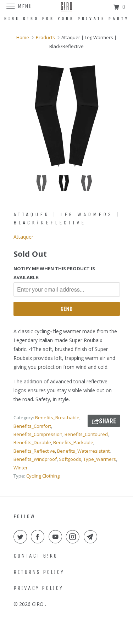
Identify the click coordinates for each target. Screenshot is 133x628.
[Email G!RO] (92, 536)
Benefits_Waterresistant (83, 451)
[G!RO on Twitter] (21, 536)
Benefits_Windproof (35, 459)
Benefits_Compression (37, 434)
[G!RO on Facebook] (39, 536)
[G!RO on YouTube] (57, 536)
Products (45, 37)
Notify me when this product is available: (54, 273)
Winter (20, 467)
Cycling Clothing (43, 476)
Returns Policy (38, 572)
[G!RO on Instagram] (74, 536)
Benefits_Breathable (57, 417)
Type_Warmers (99, 459)
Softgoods (70, 459)
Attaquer (23, 236)
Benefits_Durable (32, 442)
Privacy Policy (38, 588)
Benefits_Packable (73, 442)
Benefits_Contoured (86, 434)
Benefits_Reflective (34, 451)
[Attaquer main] (66, 116)
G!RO (38, 604)
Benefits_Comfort (32, 426)
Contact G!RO (35, 555)
